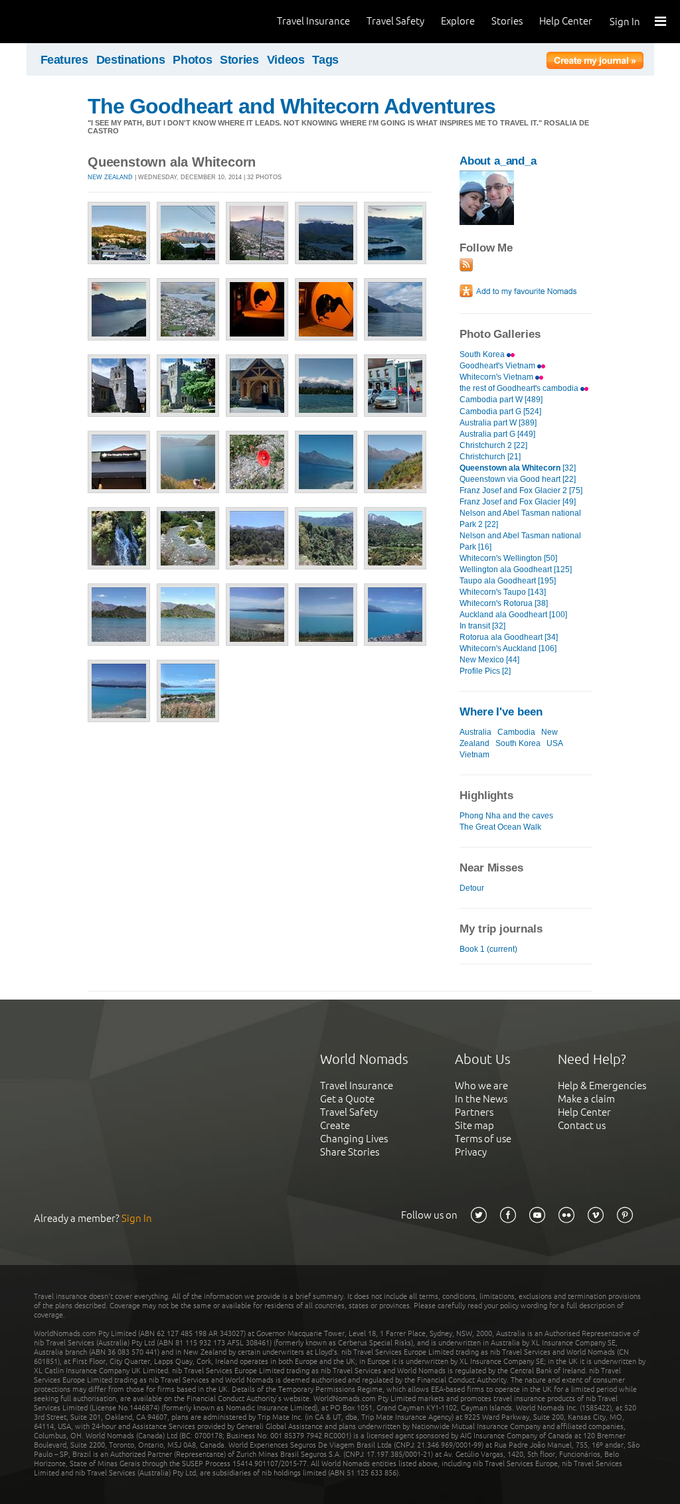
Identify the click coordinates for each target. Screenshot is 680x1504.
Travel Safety (395, 21)
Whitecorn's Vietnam (497, 377)
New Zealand (110, 177)
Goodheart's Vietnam (498, 365)
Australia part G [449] (497, 434)
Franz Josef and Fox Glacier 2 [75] (521, 490)
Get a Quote (347, 1098)
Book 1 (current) (488, 949)
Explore (458, 21)
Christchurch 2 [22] (493, 445)
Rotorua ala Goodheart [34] (509, 637)
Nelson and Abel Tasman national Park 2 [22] (520, 518)
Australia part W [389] (498, 422)
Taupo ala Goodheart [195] (508, 580)
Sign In (625, 21)
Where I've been (501, 712)
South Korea (483, 354)
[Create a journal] (595, 62)
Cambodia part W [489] (501, 399)
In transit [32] (482, 626)
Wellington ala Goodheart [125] (516, 569)
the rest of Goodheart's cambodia (520, 388)
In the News (481, 1098)
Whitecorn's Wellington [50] (508, 558)
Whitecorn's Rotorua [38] (504, 603)
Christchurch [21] (490, 456)
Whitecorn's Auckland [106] (508, 648)
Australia (475, 732)
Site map (474, 1125)
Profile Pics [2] (485, 671)
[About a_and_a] (487, 222)
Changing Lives (354, 1138)
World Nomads (69, 21)
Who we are (481, 1085)
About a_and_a (498, 161)
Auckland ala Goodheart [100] (513, 614)
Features (64, 59)
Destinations (130, 59)
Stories (507, 21)
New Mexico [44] (489, 659)
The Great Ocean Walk (500, 827)
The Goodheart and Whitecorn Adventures (292, 106)
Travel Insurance (313, 21)
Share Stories (349, 1152)
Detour (472, 888)
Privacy (471, 1152)
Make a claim (586, 1098)
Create (335, 1125)
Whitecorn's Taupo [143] (503, 592)
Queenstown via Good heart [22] (518, 479)
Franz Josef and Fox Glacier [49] (518, 501)
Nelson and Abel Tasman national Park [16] (520, 541)
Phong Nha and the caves (506, 815)
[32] (518, 468)
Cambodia (516, 732)
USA (555, 743)
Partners (474, 1112)
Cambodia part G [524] (500, 411)
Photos (192, 59)
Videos (286, 59)
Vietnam (474, 754)
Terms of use (483, 1138)
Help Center (565, 21)
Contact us (582, 1125)
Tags (325, 59)
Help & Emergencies (602, 1085)
